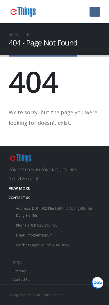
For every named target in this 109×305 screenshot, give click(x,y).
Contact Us (21, 279)
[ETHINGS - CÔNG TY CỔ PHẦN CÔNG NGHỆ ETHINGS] (23, 11)
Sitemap (19, 271)
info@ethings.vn (39, 235)
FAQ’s (17, 262)
